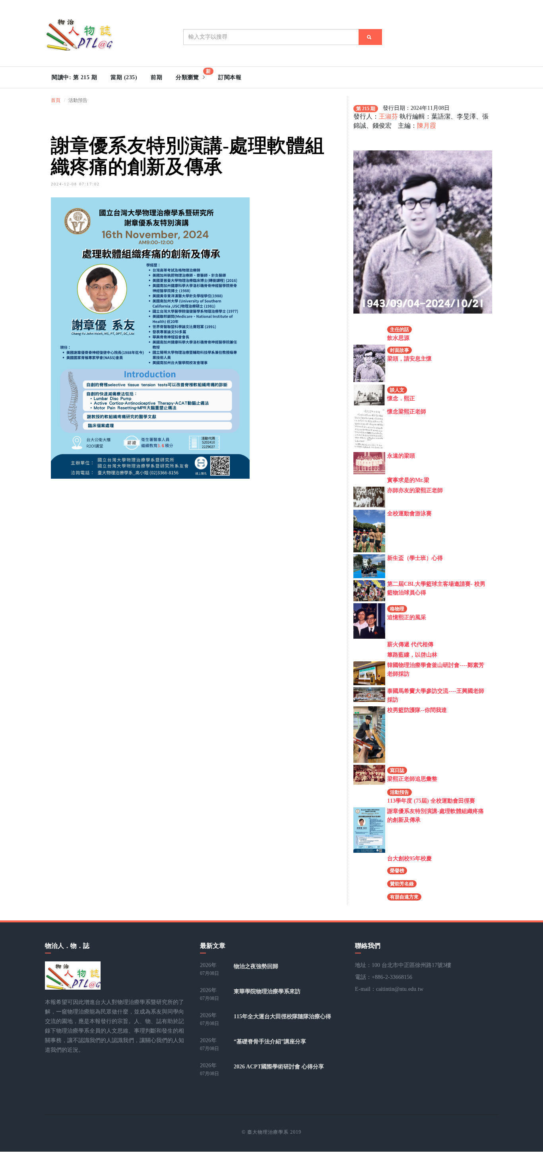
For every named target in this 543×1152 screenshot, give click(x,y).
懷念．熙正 (401, 399)
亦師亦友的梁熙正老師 (415, 490)
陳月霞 (426, 125)
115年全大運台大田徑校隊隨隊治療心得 (282, 1016)
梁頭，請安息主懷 (409, 359)
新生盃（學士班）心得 (415, 558)
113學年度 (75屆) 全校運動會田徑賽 (431, 801)
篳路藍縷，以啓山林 (412, 655)
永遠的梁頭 (401, 456)
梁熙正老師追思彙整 (412, 779)
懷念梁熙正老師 (406, 412)
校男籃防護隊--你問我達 (417, 710)
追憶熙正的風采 (406, 617)
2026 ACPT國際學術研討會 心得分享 (279, 1067)
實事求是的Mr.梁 (408, 480)
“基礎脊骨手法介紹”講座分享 (270, 1042)
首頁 (55, 100)
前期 (156, 77)
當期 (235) (124, 77)
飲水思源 (398, 338)
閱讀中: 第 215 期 (74, 77)
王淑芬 (388, 116)
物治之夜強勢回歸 (256, 966)
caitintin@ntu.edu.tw (399, 989)
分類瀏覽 (193, 74)
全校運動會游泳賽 (409, 514)
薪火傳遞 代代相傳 (410, 644)
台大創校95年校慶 (409, 859)
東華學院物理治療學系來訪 (267, 991)
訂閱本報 (229, 77)
